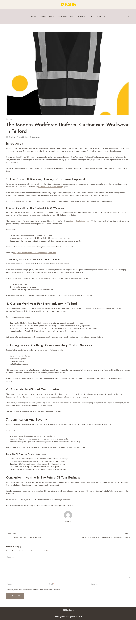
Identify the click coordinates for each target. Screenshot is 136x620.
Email (51, 584)
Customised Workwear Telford (50, 187)
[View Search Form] (129, 17)
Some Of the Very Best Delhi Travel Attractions (24, 535)
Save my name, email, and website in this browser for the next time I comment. (34, 589)
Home (33, 16)
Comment (11, 557)
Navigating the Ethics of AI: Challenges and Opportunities (34, 253)
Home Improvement (66, 16)
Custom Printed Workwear (80, 221)
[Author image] (7, 137)
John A (13, 137)
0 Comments (36, 137)
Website (94, 584)
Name (10, 584)
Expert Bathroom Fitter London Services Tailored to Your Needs (106, 535)
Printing (9, 119)
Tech (90, 16)
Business (42, 16)
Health (52, 16)
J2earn (71, 610)
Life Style (81, 16)
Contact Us (100, 16)
